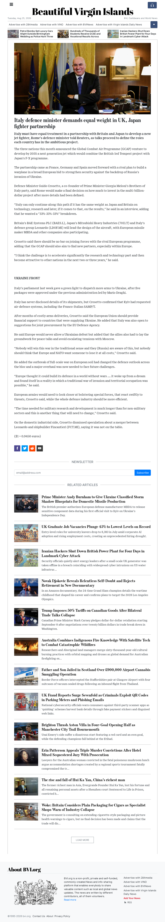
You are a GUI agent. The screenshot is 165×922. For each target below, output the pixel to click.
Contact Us (39, 916)
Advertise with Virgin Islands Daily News (119, 24)
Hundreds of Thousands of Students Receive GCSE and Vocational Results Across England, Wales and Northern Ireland (86, 36)
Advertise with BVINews (79, 24)
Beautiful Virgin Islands (82, 11)
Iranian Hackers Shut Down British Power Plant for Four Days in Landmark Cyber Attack (138, 34)
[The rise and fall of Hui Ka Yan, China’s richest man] (26, 786)
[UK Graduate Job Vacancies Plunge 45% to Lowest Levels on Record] (26, 533)
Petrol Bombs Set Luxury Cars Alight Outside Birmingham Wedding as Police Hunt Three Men (36, 35)
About (49, 916)
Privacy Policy (62, 916)
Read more (70, 899)
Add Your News (132, 898)
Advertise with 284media (23, 24)
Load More (82, 840)
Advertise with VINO (51, 24)
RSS (129, 902)
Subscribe (143, 472)
